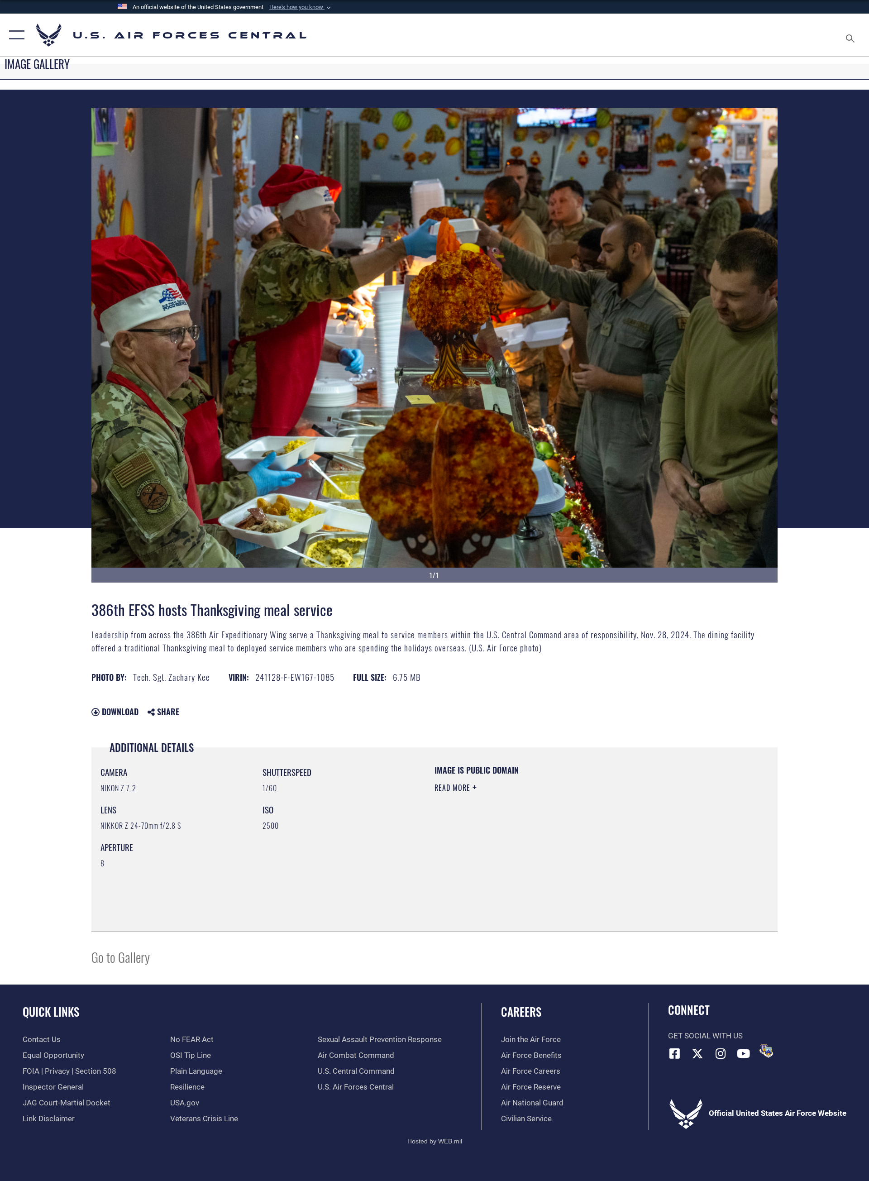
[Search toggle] (851, 35)
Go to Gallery (120, 956)
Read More (453, 787)
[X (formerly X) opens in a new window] (697, 1053)
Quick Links (51, 1011)
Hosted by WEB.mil (434, 1141)
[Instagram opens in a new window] (720, 1053)
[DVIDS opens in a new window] (766, 1051)
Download (119, 711)
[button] (301, 7)
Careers (521, 1011)
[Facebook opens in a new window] (675, 1053)
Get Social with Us (705, 1036)
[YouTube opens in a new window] (743, 1053)
